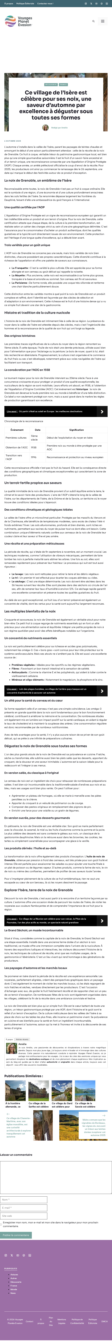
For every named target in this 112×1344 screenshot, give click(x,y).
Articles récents (22, 1039)
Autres (14, 1278)
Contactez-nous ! (45, 3)
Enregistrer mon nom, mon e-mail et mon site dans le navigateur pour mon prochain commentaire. (50, 1224)
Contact (29, 1321)
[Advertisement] (56, 52)
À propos (8, 3)
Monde (14, 1289)
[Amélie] (11, 1053)
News (13, 1293)
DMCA (104, 1321)
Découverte (51, 84)
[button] (93, 21)
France (63, 84)
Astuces (14, 1274)
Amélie (64, 128)
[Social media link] (86, 3)
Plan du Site (51, 1321)
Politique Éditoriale (25, 3)
